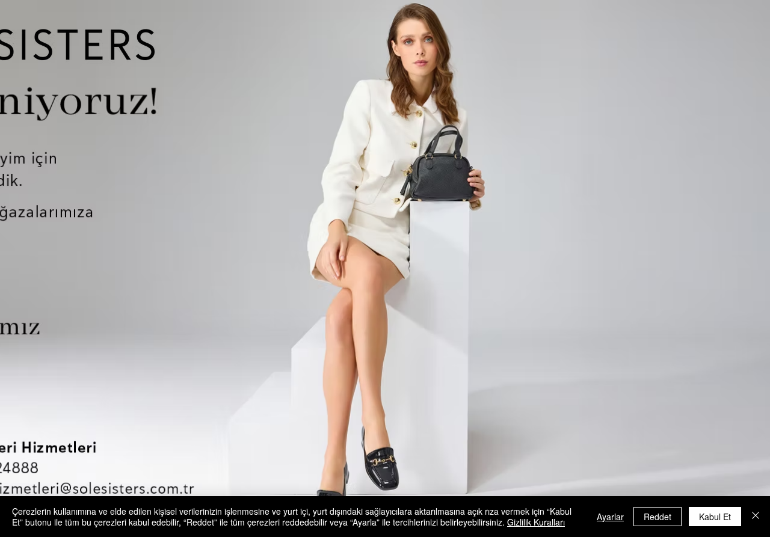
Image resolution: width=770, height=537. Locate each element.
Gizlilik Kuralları (536, 522)
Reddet (657, 517)
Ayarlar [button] (610, 517)
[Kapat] (755, 516)
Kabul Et (715, 517)
